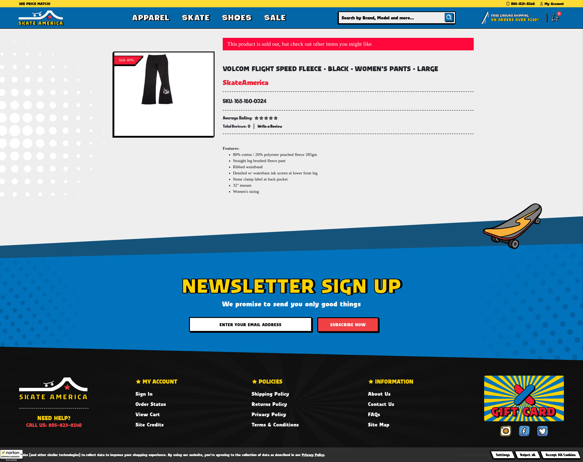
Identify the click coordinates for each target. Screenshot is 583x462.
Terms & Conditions (275, 424)
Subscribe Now (348, 325)
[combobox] (397, 17)
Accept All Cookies (560, 454)
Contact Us (381, 404)
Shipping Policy (270, 393)
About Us (379, 393)
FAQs (374, 414)
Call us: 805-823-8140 (54, 424)
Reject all (527, 454)
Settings (503, 454)
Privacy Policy (269, 414)
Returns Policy (269, 404)
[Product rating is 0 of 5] (266, 117)
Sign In (144, 393)
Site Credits (150, 424)
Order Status (151, 404)
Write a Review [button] (270, 126)
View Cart (148, 414)
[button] (11, 456)
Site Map (378, 424)
